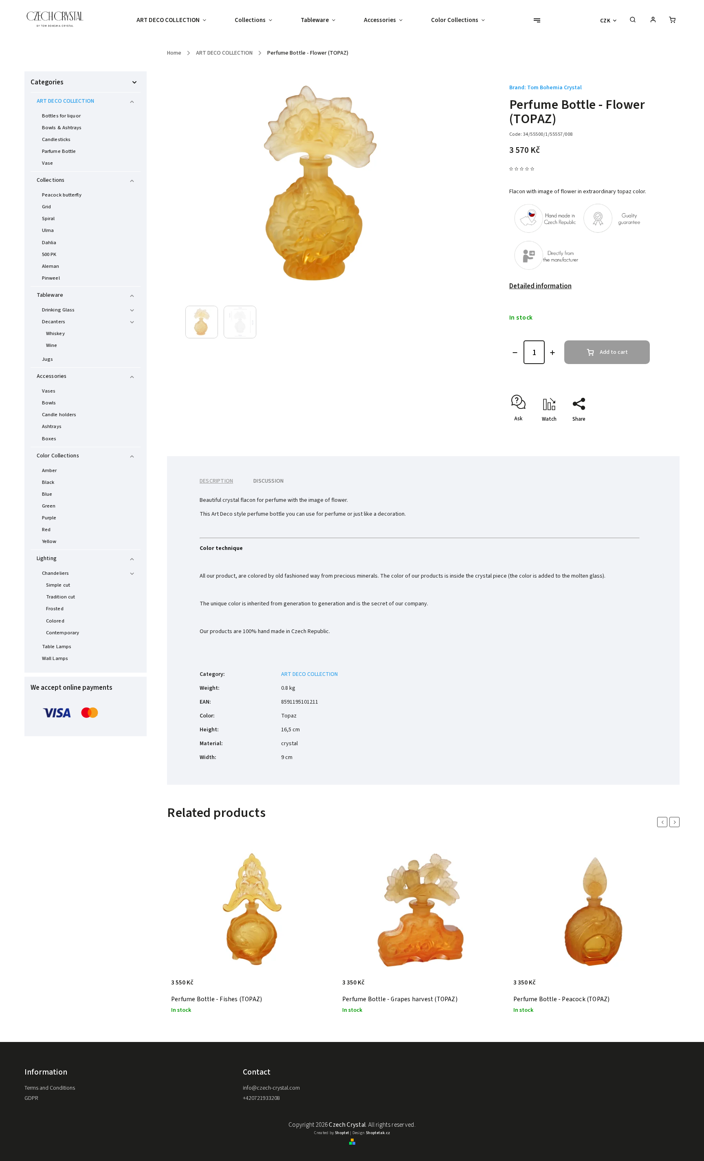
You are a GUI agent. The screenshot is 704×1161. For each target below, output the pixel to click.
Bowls (49, 402)
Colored (55, 621)
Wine (51, 345)
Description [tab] (216, 481)
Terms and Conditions (49, 1088)
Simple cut (58, 585)
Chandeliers (55, 573)
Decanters (53, 321)
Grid (46, 206)
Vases (49, 391)
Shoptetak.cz (378, 1133)
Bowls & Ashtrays (62, 127)
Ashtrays (52, 426)
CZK (605, 20)
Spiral (48, 218)
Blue (47, 494)
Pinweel (51, 278)
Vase (47, 163)
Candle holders (59, 414)
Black (48, 482)
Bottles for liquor (61, 115)
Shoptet (342, 1133)
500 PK (49, 254)
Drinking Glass (58, 309)
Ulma (48, 230)
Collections (50, 180)
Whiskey (55, 333)
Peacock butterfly (61, 195)
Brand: (545, 88)
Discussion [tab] (268, 481)
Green (49, 506)
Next (676, 822)
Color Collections (58, 456)
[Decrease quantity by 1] (515, 352)
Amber (49, 470)
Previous (663, 822)
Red (46, 529)
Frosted (55, 608)
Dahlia (49, 242)
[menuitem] (178, 20)
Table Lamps (56, 646)
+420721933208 (261, 1098)
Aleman (50, 266)
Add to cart (614, 352)
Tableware (50, 295)
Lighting (47, 558)
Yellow (49, 541)
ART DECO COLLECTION (65, 101)
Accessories (51, 376)
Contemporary (62, 632)
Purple (49, 517)
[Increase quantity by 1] (552, 352)
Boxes (49, 438)
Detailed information (540, 286)
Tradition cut (60, 596)
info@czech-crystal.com (271, 1088)
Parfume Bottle (59, 151)
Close (624, 433)
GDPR (31, 1098)
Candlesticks (56, 139)
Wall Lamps (55, 658)
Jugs (47, 359)
